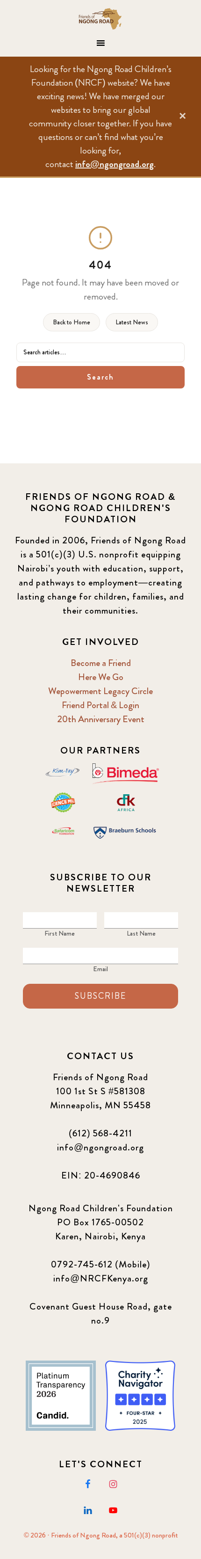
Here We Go (100, 677)
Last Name (141, 933)
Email (100, 968)
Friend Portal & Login (100, 705)
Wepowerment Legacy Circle (100, 691)
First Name (59, 933)
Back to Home (71, 322)
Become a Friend (101, 663)
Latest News (131, 322)
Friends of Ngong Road (100, 18)
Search (100, 377)
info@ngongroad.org (114, 164)
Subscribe (100, 996)
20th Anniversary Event (100, 719)
